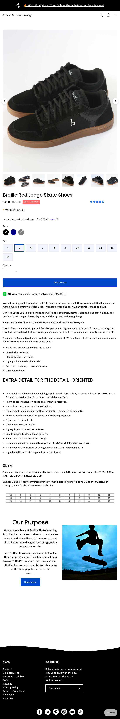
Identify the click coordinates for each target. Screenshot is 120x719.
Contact (7, 669)
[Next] (116, 101)
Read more (30, 582)
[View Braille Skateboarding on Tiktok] (80, 712)
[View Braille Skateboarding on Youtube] (72, 712)
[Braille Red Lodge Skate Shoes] (9, 180)
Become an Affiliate (13, 676)
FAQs (6, 680)
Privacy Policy (10, 687)
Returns (7, 683)
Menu (6, 662)
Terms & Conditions (14, 691)
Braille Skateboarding (17, 15)
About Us (8, 698)
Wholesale (8, 694)
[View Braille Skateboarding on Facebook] (39, 712)
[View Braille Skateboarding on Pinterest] (56, 712)
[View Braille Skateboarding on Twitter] (48, 712)
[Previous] (4, 101)
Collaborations (11, 672)
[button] (97, 201)
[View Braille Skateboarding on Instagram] (64, 712)
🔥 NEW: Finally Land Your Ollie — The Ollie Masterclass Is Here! (64, 5)
